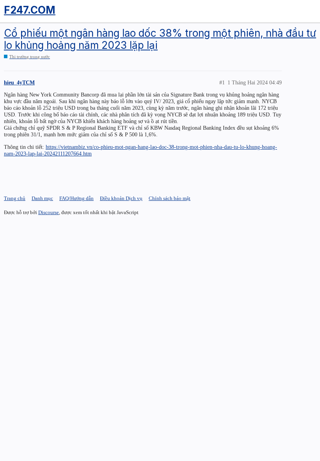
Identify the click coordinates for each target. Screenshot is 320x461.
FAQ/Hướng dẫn (76, 198)
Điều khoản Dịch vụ (121, 198)
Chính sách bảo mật (169, 198)
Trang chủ (14, 198)
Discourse (48, 212)
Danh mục (42, 198)
